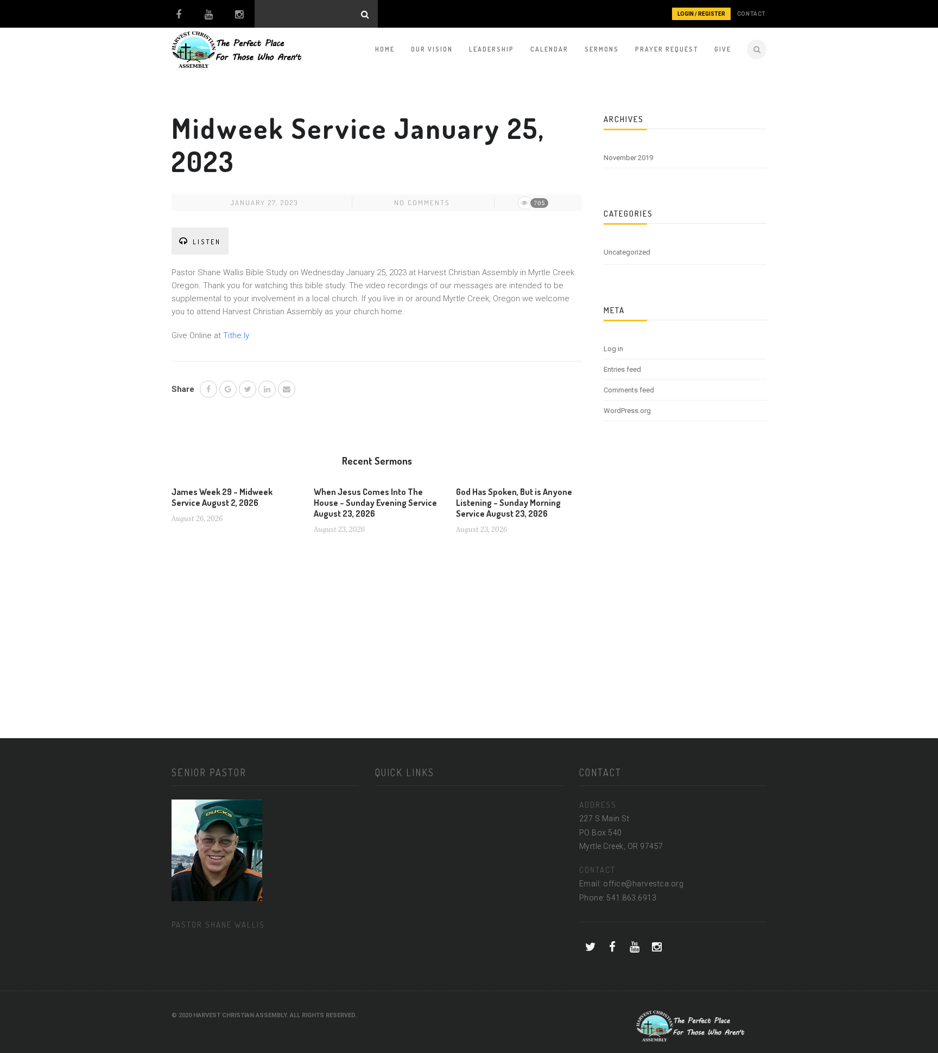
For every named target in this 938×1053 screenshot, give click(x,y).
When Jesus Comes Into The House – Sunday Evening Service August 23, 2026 (375, 502)
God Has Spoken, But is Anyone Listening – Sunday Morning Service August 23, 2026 (514, 502)
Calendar (549, 49)
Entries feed (622, 369)
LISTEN (207, 242)
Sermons (602, 49)
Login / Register (701, 14)
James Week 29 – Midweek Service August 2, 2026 (222, 497)
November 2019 (628, 158)
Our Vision (432, 49)
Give (722, 49)
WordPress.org (627, 411)
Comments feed (629, 390)
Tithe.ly (236, 335)
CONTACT (751, 14)
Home (385, 49)
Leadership (491, 49)
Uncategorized (627, 252)
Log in (613, 349)
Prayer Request (666, 49)
